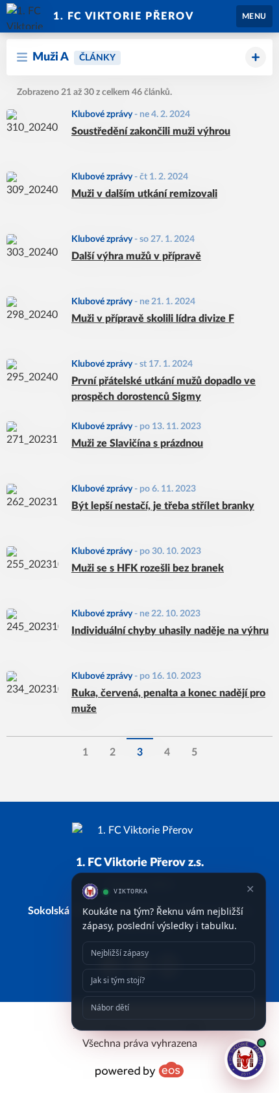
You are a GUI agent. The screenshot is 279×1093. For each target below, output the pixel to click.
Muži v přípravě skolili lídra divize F (152, 318)
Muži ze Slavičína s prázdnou (137, 443)
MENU (254, 16)
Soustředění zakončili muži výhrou (150, 131)
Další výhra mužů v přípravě (136, 256)
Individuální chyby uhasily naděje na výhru (170, 631)
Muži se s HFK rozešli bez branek (147, 568)
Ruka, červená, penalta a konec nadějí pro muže (168, 701)
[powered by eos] (139, 1069)
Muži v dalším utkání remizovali (144, 194)
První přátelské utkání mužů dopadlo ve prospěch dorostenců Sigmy (163, 389)
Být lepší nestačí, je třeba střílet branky (162, 506)
